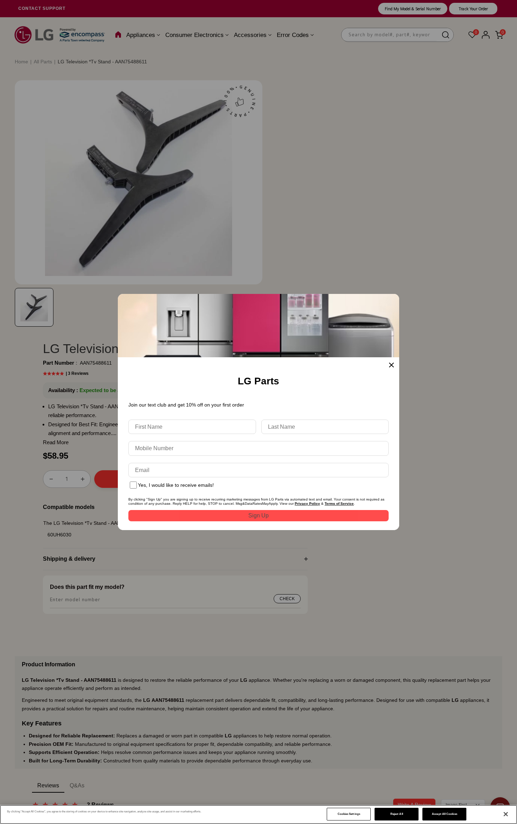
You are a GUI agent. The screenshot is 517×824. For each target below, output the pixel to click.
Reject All (396, 814)
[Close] (505, 814)
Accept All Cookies (444, 814)
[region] (258, 814)
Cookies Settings (349, 814)
